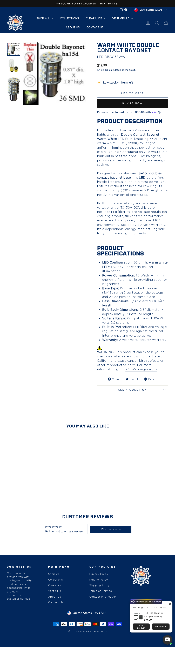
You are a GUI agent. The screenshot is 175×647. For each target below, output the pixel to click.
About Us (54, 596)
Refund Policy (98, 579)
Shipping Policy (99, 585)
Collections (55, 579)
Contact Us (55, 602)
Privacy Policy (98, 574)
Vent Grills (55, 590)
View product (141, 626)
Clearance (55, 585)
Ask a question (132, 389)
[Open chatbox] (167, 640)
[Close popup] (169, 604)
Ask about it (161, 626)
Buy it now (132, 103)
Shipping (103, 69)
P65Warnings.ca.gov (141, 369)
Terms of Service (100, 590)
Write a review (111, 529)
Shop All (53, 574)
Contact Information (103, 596)
